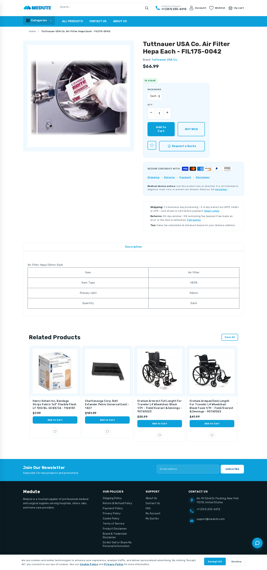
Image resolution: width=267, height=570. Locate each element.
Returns (169, 177)
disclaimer (221, 189)
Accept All (215, 561)
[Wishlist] (151, 145)
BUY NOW (191, 129)
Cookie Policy (111, 518)
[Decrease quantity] (151, 111)
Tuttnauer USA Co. (164, 59)
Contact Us (98, 21)
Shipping (153, 177)
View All (230, 337)
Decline (236, 561)
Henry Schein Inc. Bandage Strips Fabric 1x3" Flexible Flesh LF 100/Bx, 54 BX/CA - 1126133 (54, 404)
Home (32, 31)
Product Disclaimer (115, 528)
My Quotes (152, 518)
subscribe (232, 469)
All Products (72, 21)
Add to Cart (55, 420)
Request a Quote (184, 146)
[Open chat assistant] (257, 543)
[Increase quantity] (167, 111)
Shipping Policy (112, 498)
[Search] (146, 8)
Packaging (154, 89)
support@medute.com (211, 519)
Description (133, 246)
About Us (120, 21)
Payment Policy (113, 508)
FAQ (148, 508)
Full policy (194, 220)
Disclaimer (203, 177)
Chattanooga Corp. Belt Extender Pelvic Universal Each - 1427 (107, 404)
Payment (185, 177)
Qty (149, 104)
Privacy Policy (112, 513)
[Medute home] (37, 8)
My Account (153, 513)
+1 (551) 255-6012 (208, 509)
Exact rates (212, 211)
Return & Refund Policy (117, 503)
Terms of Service (113, 523)
